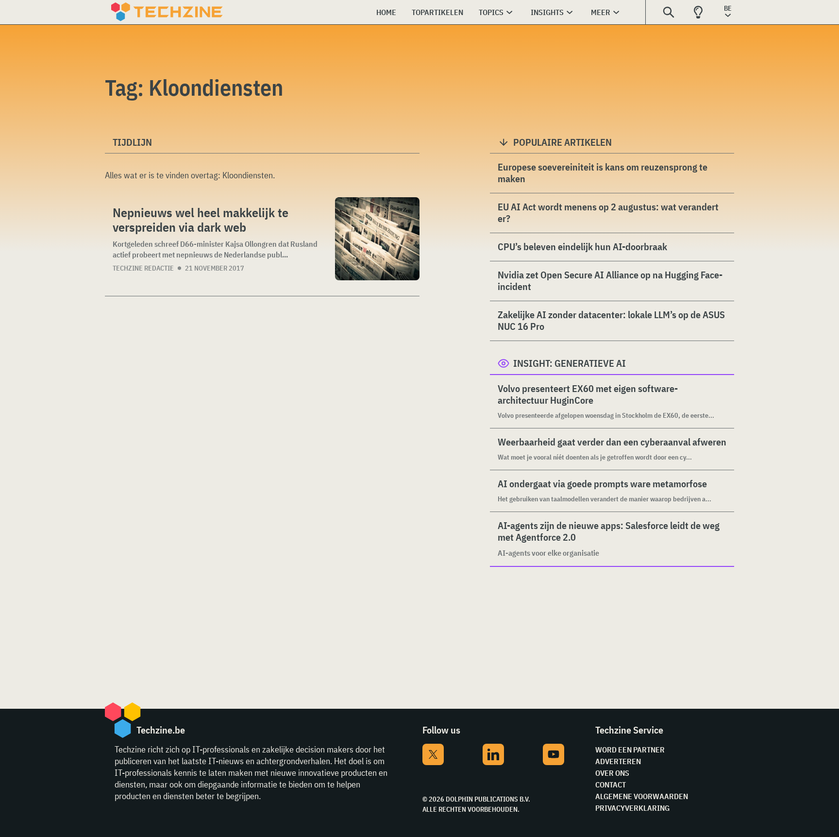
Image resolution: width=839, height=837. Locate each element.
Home (386, 12)
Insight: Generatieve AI (569, 363)
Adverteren (618, 761)
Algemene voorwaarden (641, 796)
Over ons (612, 773)
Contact (610, 784)
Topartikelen (437, 12)
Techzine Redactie (143, 268)
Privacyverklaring (632, 808)
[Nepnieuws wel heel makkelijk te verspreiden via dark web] (377, 238)
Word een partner (630, 749)
